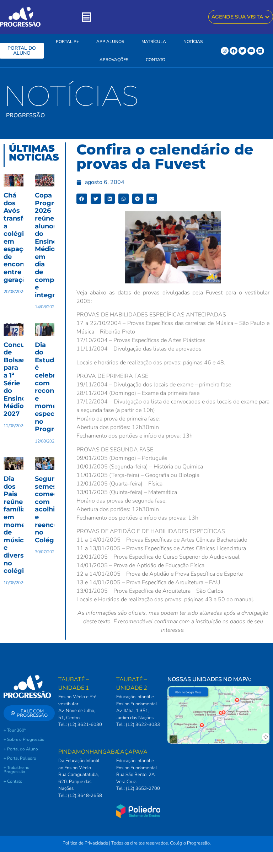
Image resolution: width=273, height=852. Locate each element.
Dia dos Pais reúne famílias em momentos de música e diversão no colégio (22, 525)
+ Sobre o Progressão (24, 739)
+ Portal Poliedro (20, 758)
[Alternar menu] (86, 17)
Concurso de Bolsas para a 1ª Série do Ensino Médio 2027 (20, 379)
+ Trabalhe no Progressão (17, 770)
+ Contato (13, 781)
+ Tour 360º (15, 730)
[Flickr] (260, 51)
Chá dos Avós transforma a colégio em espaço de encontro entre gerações (22, 237)
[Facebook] (233, 51)
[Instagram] (225, 51)
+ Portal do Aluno (21, 749)
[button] (81, 199)
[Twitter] (242, 51)
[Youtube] (251, 51)
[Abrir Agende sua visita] (267, 17)
